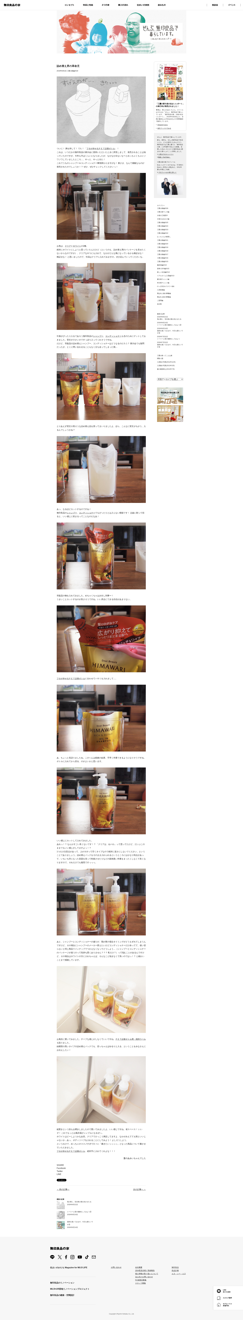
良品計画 (175, 1270)
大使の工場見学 (162, 215)
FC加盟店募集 (140, 1280)
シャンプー (98, 336)
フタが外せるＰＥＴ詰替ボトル (101, 148)
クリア (68, 246)
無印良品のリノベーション (62, 1283)
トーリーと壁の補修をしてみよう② (79, 1212)
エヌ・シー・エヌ (179, 1274)
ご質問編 (160, 300)
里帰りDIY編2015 (163, 268)
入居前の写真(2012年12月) (166, 362)
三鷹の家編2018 (162, 251)
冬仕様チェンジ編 (163, 283)
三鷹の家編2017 (162, 254)
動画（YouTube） (164, 157)
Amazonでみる (162, 125)
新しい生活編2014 (163, 272)
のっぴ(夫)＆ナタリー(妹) (165, 286)
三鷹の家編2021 (162, 240)
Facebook (61, 1168)
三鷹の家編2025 (162, 222)
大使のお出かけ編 (163, 219)
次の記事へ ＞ (139, 1189)
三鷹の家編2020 (162, 244)
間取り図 (160, 358)
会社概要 (138, 1267)
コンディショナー (113, 336)
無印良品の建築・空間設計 (62, 1295)
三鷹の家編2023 (162, 230)
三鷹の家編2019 (162, 247)
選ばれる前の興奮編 (164, 297)
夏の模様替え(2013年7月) (166, 369)
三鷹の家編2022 (162, 233)
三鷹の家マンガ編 (163, 212)
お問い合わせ (116, 1267)
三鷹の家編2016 (162, 258)
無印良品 (175, 1267)
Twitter (60, 1171)
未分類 (159, 304)
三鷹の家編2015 (162, 261)
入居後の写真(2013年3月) (166, 365)
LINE (59, 1174)
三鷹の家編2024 (162, 226)
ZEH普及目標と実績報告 (145, 1270)
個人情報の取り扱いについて (146, 1274)
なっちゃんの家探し (164, 237)
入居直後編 (161, 290)
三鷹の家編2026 (162, 208)
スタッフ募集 (140, 1283)
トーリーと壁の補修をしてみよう (168, 339)
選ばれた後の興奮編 (164, 293)
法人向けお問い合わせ (144, 1277)
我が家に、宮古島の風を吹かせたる (79, 1202)
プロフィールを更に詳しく (167, 172)
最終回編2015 (162, 265)
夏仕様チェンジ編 (163, 279)
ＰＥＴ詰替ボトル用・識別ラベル (130, 1039)
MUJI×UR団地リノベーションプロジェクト (69, 1289)
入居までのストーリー (166, 154)
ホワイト (77, 246)
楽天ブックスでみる (164, 128)
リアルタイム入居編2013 (165, 276)
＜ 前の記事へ (63, 1189)
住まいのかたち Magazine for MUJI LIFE (68, 1267)
